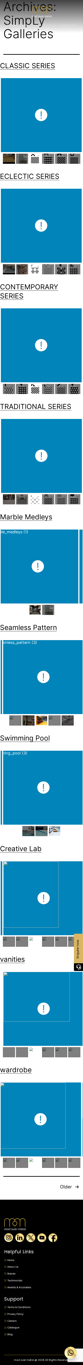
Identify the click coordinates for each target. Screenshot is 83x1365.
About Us (12, 1266)
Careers (12, 1320)
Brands (11, 1273)
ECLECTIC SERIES (29, 176)
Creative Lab (21, 848)
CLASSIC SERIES (27, 65)
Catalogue (13, 1327)
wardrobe (16, 1069)
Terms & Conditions (19, 1307)
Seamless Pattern (28, 627)
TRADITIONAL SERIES (35, 406)
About (23, 25)
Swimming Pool (25, 738)
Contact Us (68, 25)
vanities (12, 959)
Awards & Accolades (19, 1287)
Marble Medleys (26, 517)
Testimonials (14, 1280)
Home (11, 25)
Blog (10, 1334)
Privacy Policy (15, 1314)
